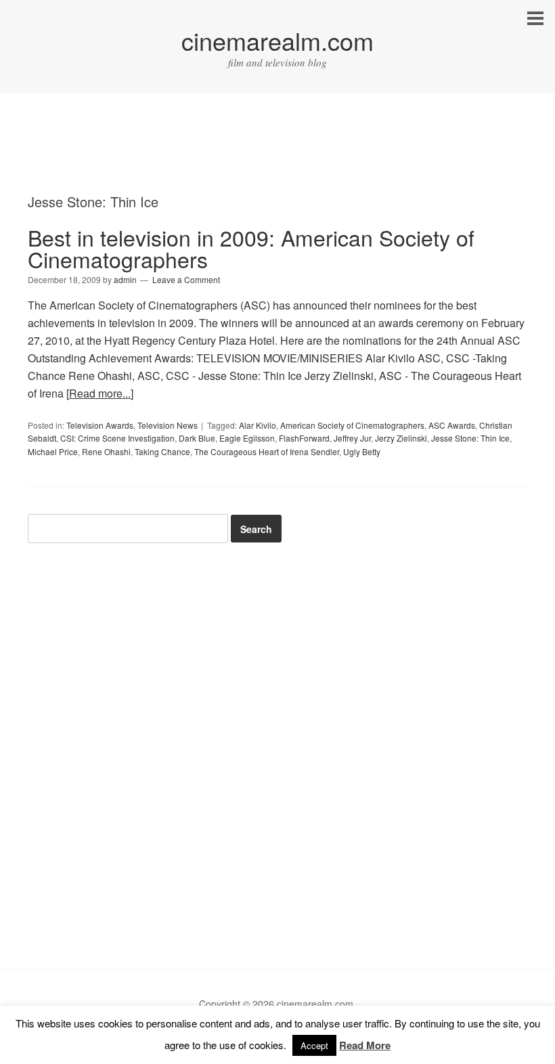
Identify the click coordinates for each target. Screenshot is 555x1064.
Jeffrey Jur (352, 438)
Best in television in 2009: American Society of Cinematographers (251, 247)
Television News (167, 425)
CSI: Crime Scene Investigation (117, 438)
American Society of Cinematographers (352, 425)
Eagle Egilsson (247, 438)
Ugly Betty (361, 451)
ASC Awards (451, 425)
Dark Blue (197, 438)
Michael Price (53, 451)
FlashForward (304, 438)
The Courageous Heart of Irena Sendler (266, 451)
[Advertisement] (277, 155)
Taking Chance (162, 451)
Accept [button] (314, 1045)
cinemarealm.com (277, 40)
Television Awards (99, 425)
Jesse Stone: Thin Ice (470, 438)
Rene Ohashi (106, 451)
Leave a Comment (186, 279)
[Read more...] (99, 393)
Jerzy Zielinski (401, 438)
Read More (365, 1045)
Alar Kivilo (257, 425)
